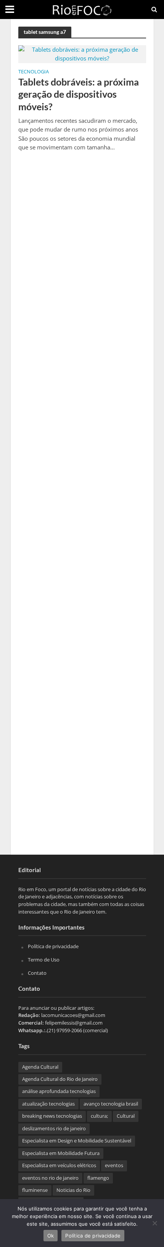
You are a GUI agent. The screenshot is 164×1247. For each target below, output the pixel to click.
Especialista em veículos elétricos (59, 1165)
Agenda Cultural (40, 1067)
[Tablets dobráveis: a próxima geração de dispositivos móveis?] (82, 53)
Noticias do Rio (73, 1190)
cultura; (99, 1116)
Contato (37, 972)
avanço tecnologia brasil (111, 1104)
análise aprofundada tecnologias (59, 1091)
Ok (50, 1236)
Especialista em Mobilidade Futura (61, 1153)
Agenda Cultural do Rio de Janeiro (60, 1079)
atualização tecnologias (48, 1104)
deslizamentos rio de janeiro (54, 1128)
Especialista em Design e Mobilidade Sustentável (76, 1141)
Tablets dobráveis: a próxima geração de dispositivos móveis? (78, 94)
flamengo (98, 1178)
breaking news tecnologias (52, 1116)
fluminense (35, 1190)
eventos (114, 1165)
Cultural (126, 1116)
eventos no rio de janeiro (50, 1178)
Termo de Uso (43, 959)
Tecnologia (33, 72)
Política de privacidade (53, 946)
